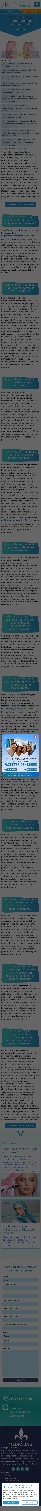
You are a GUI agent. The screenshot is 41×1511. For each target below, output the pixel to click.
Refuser (29, 1502)
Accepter (11, 1502)
